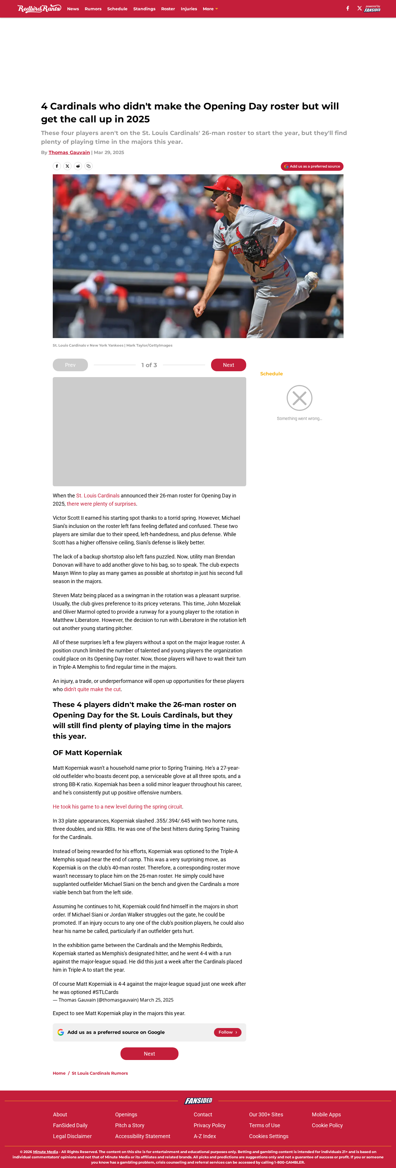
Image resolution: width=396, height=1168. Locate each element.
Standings (144, 8)
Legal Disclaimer (72, 1136)
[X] (359, 8)
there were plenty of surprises (101, 504)
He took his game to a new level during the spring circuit (117, 807)
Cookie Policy (327, 1125)
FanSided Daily (70, 1125)
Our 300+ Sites (266, 1114)
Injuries (189, 8)
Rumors (93, 8)
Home (59, 1073)
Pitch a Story (130, 1125)
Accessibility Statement (142, 1136)
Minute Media (45, 1152)
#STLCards (105, 992)
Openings (126, 1114)
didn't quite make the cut (92, 689)
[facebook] (347, 8)
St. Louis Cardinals (98, 495)
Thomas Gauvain (69, 152)
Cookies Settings (268, 1136)
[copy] (88, 166)
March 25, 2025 (157, 1000)
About (60, 1114)
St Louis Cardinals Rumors (100, 1073)
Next (228, 365)
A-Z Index (205, 1136)
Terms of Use (264, 1125)
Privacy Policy (210, 1125)
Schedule (117, 8)
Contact (203, 1114)
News (73, 8)
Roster (168, 8)
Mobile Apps (326, 1114)
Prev (70, 365)
